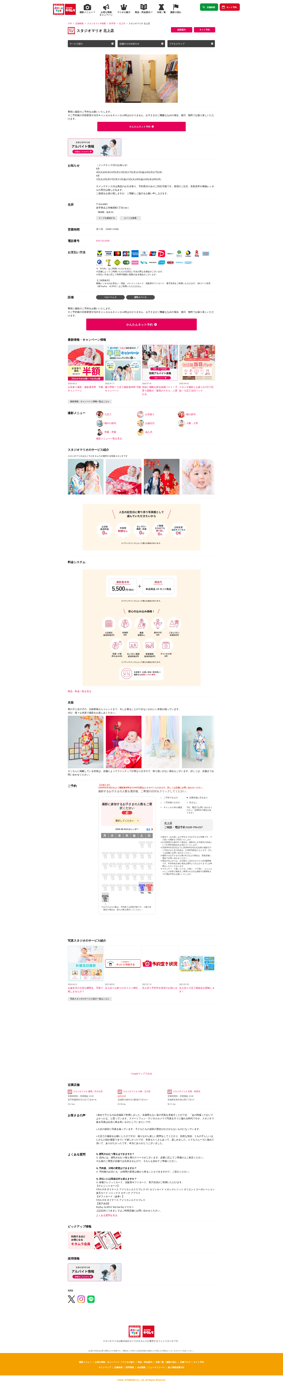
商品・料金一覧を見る (79, 691)
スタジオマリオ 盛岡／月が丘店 (88, 1091)
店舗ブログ (185, 1361)
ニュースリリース (156, 1367)
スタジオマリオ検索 (96, 23)
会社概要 (141, 1367)
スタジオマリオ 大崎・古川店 (136, 1091)
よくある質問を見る (106, 1215)
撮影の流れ (171, 1361)
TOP (70, 23)
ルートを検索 (130, 218)
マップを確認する (106, 218)
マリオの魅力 (128, 1361)
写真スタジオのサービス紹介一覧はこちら (89, 999)
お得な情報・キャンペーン (107, 1361)
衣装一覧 (160, 1361)
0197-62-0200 (102, 241)
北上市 (122, 23)
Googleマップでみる (141, 1073)
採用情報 (130, 1367)
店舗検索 (211, 7)
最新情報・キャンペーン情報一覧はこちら (89, 401)
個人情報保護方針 (176, 1367)
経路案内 (181, 30)
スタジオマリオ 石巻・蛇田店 (186, 1091)
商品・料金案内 (145, 1361)
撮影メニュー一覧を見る (109, 438)
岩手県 (112, 23)
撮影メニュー (85, 1361)
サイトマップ (105, 1367)
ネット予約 (231, 7)
